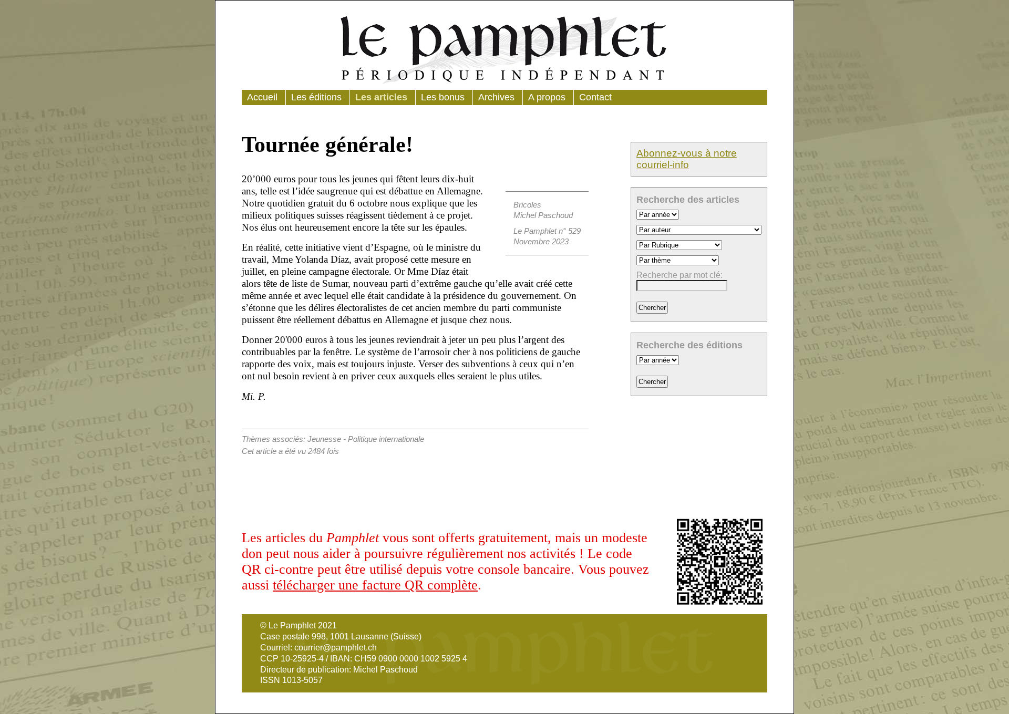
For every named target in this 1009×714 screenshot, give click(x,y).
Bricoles (527, 204)
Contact (595, 97)
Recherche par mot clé (678, 275)
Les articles (381, 97)
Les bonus (443, 97)
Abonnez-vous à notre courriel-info (686, 159)
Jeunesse (324, 438)
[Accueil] (504, 48)
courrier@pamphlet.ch (335, 647)
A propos (546, 97)
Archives (496, 97)
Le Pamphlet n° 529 (547, 230)
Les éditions (316, 97)
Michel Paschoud (543, 215)
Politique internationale (386, 438)
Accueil (262, 97)
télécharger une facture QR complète (375, 585)
